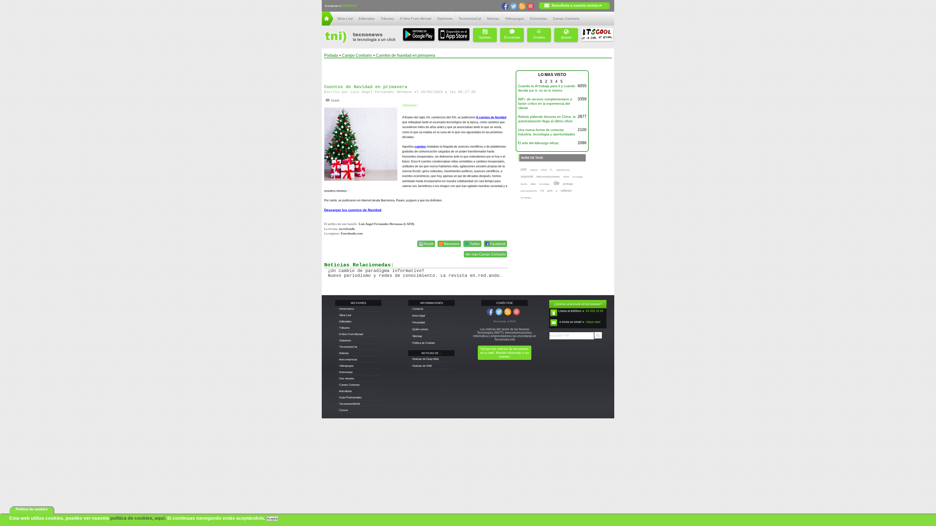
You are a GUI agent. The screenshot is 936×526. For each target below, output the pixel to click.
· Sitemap (416, 336)
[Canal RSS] (522, 5)
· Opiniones (344, 340)
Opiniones (445, 18)
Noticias (493, 18)
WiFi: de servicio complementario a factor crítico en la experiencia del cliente (545, 103)
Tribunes (387, 18)
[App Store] (454, 35)
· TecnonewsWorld (349, 403)
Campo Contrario (566, 18)
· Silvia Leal (344, 315)
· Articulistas (345, 391)
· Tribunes (344, 327)
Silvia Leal (345, 18)
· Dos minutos (346, 378)
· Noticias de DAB (421, 365)
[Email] (531, 5)
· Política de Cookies (423, 342)
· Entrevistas (345, 372)
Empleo (539, 37)
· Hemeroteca (346, 308)
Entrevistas (538, 18)
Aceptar (272, 518)
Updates (484, 37)
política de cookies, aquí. (138, 518)
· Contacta (417, 308)
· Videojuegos (346, 365)
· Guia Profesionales (350, 397)
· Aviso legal (418, 315)
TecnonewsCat (469, 18)
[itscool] (597, 35)
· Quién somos (419, 329)
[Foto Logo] (359, 37)
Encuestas (512, 37)
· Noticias (343, 353)
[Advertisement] (416, 69)
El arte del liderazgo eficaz (538, 143)
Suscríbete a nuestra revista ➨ (577, 5)
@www (566, 37)
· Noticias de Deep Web (425, 358)
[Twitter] (513, 5)
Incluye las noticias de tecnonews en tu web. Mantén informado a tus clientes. (504, 352)
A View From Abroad (415, 18)
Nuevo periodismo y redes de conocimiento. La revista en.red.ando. (415, 275)
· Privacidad (418, 322)
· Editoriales (344, 321)
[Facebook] (505, 5)
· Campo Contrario (349, 384)
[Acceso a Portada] (327, 24)
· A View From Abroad (350, 334)
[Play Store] (419, 35)
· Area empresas (347, 359)
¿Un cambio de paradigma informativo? (376, 270)
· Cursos (343, 410)
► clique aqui (591, 322)
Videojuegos (514, 18)
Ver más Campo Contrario (485, 254)
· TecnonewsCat (347, 346)
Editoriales (367, 18)
